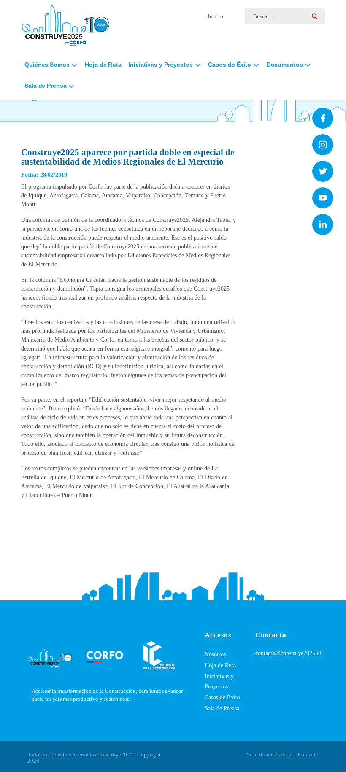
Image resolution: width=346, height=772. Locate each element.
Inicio (216, 16)
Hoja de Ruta (103, 64)
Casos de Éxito (222, 697)
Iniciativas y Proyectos (219, 681)
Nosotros (215, 654)
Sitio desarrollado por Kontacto (283, 754)
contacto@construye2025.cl (288, 653)
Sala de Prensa (222, 708)
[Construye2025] (65, 23)
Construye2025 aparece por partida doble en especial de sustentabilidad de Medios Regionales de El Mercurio (127, 157)
